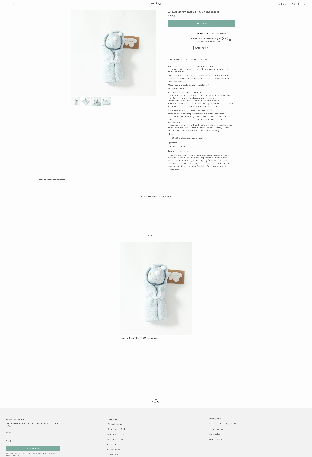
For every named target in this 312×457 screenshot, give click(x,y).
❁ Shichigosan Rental (117, 429)
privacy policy (215, 418)
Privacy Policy (47, 454)
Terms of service (216, 429)
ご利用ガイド (112, 454)
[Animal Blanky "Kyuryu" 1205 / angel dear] (156, 288)
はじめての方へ (113, 449)
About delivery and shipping (51, 179)
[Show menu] (7, 4)
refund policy (214, 434)
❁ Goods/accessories (117, 439)
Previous (70, 53)
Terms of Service (11, 456)
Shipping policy (215, 439)
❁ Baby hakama (114, 424)
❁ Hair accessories (115, 434)
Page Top (156, 402)
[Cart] (304, 4)
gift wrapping (113, 444)
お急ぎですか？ (201, 47)
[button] (230, 40)
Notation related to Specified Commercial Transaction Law (235, 424)
